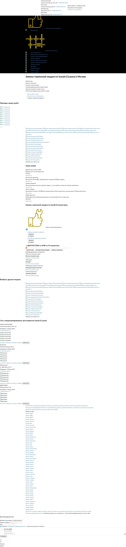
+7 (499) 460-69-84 (63, 2)
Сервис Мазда (29, 507)
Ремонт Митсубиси (31, 458)
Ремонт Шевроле (30, 501)
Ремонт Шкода (30, 503)
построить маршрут (5, 342)
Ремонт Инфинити (31, 437)
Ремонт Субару (30, 480)
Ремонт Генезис (30, 425)
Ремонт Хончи (29, 495)
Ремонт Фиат (29, 486)
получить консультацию (42, 250)
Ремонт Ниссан (30, 460)
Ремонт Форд (29, 490)
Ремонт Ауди (29, 413)
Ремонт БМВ (29, 417)
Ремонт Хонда (29, 493)
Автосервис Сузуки (33, 94)
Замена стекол (35, 70)
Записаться (29, 175)
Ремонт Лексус (30, 450)
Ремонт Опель (30, 464)
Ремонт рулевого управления (39, 60)
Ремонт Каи (29, 443)
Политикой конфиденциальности (17, 526)
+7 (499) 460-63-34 (60, 6)
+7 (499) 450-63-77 (57, 14)
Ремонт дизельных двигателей (39, 54)
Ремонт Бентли (30, 419)
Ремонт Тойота (30, 484)
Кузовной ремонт (35, 68)
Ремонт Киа (29, 445)
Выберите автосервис (6, 520)
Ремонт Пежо (29, 466)
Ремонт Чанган (30, 497)
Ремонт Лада (29, 446)
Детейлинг (34, 66)
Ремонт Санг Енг (30, 474)
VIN (1, 524)
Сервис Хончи (29, 509)
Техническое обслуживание (53, 28)
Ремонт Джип (29, 433)
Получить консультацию (74, 9)
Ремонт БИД (29, 415)
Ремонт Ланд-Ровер (31, 448)
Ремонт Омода (30, 462)
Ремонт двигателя (36, 52)
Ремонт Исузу (29, 439)
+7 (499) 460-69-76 (56, 10)
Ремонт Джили (30, 431)
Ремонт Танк (29, 482)
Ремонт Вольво (30, 421)
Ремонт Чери (29, 499)
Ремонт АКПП (34, 72)
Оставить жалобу (86, 511)
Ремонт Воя (29, 423)
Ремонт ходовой (35, 58)
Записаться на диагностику (60, 511)
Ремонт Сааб (29, 472)
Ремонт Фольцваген (31, 488)
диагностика (30, 250)
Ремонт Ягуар (29, 505)
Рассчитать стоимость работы (34, 511)
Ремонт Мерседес (31, 454)
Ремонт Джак (29, 429)
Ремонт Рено (29, 470)
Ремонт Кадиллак (30, 441)
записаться (26, 342)
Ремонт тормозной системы (38, 62)
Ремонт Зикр (29, 435)
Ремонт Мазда (30, 452)
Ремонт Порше (30, 468)
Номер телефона (4, 522)
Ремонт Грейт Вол (31, 427)
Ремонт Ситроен (30, 478)
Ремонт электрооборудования (39, 56)
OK (1, 540)
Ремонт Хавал (29, 491)
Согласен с (14, 526)
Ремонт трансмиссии (51, 50)
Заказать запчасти (47, 511)
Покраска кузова (35, 64)
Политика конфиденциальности (34, 513)
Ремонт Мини (29, 456)
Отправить (3, 536)
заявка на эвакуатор (57, 250)
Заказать (31, 234)
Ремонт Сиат (29, 476)
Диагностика (34, 30)
